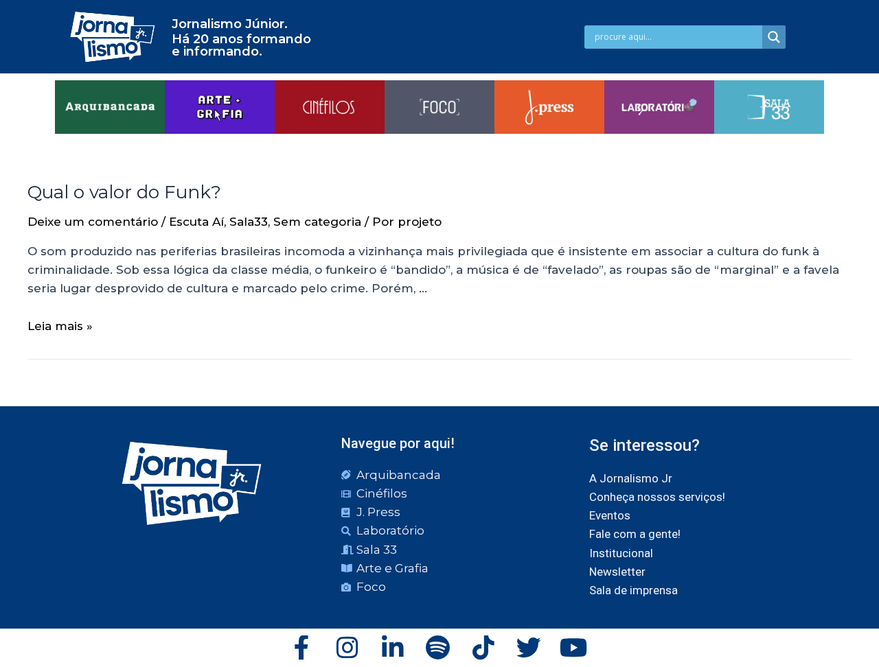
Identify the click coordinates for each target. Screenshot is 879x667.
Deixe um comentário (92, 222)
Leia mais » (60, 326)
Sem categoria (317, 222)
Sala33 (248, 222)
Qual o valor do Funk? (124, 192)
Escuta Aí (196, 222)
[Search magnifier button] (774, 37)
